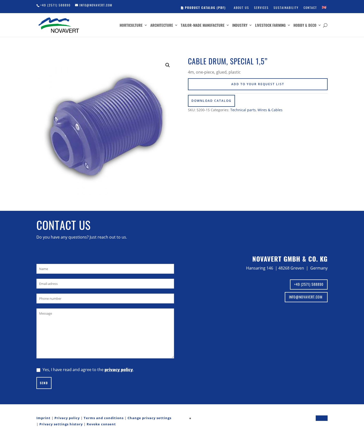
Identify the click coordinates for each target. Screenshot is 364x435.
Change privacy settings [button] (149, 418)
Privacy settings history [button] (61, 424)
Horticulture (131, 25)
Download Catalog (211, 101)
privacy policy (118, 369)
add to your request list (257, 84)
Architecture (161, 25)
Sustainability (286, 7)
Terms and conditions (104, 418)
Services (261, 7)
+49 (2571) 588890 (55, 5)
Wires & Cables (270, 110)
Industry (239, 25)
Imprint (43, 418)
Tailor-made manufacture (203, 25)
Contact (310, 7)
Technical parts (243, 110)
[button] (167, 65)
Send (44, 383)
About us (241, 7)
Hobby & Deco (304, 25)
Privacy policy (67, 418)
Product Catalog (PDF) (205, 7)
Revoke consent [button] (101, 424)
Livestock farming (270, 25)
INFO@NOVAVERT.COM (306, 296)
